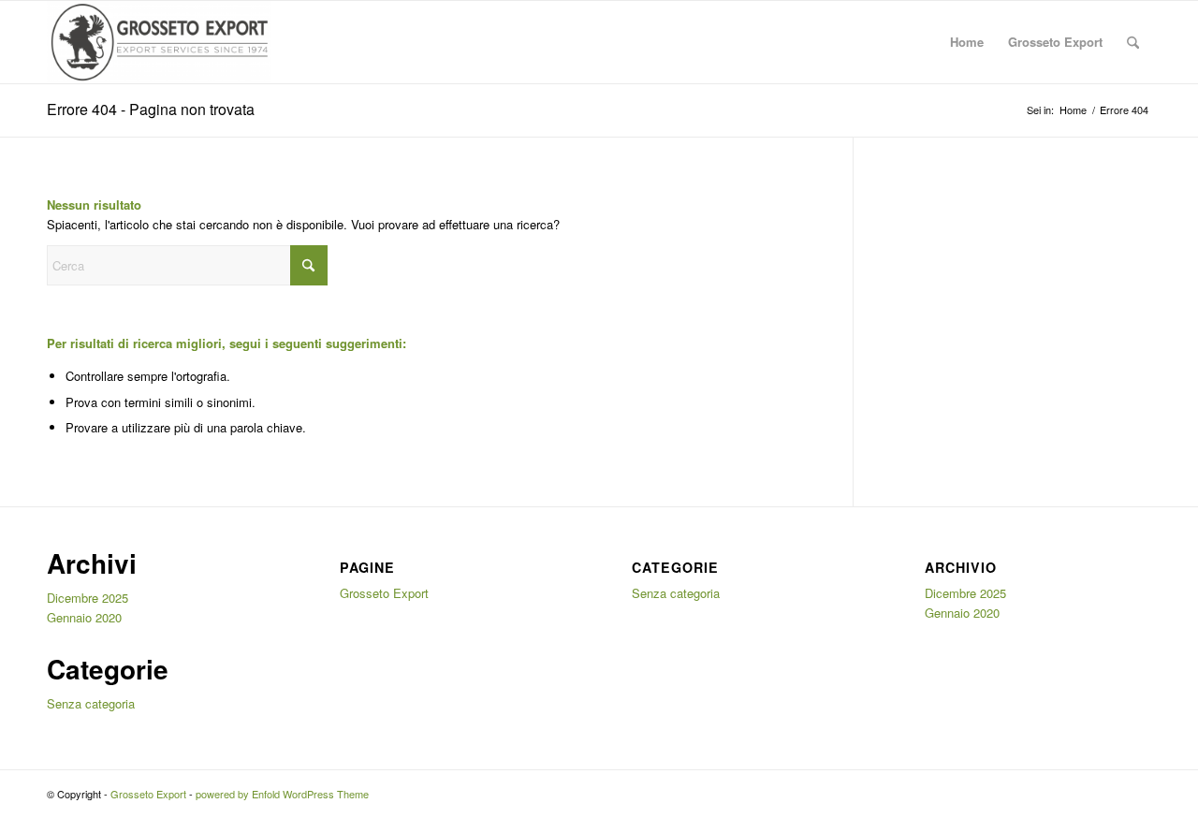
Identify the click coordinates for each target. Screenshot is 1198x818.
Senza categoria (91, 703)
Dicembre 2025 (87, 597)
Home (967, 42)
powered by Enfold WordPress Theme (282, 793)
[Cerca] (1133, 42)
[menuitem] (1133, 42)
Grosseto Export (1055, 42)
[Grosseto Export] (159, 42)
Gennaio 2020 (84, 617)
